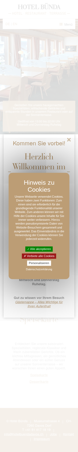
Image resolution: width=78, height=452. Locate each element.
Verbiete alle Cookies (40, 256)
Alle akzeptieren (40, 249)
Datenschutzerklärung (39, 269)
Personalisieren (39, 263)
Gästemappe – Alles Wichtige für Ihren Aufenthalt (39, 304)
